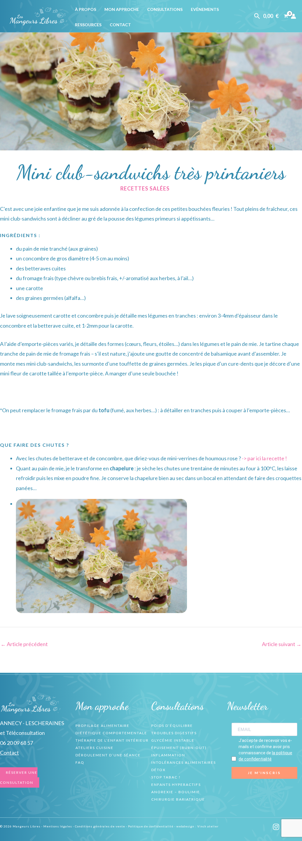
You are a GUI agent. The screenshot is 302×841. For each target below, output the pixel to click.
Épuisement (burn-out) (179, 747)
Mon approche (121, 9)
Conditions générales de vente (100, 826)
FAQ (80, 762)
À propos (85, 9)
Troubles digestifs (174, 733)
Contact (120, 24)
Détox (158, 770)
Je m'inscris (264, 773)
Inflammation (168, 755)
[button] (257, 16)
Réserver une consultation (18, 777)
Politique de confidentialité (150, 826)
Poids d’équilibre (172, 725)
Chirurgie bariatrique (178, 799)
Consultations (165, 9)
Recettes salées (145, 188)
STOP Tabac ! (166, 777)
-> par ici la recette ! (264, 458)
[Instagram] (276, 826)
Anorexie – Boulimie (175, 792)
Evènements (205, 9)
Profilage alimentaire (102, 725)
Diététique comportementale (111, 733)
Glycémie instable (172, 740)
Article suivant (281, 644)
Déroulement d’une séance (108, 755)
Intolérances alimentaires (183, 762)
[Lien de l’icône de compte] (293, 16)
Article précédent (24, 644)
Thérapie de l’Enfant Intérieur (112, 740)
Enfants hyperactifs (176, 784)
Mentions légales (57, 826)
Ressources (88, 24)
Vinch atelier (208, 826)
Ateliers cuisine (95, 747)
